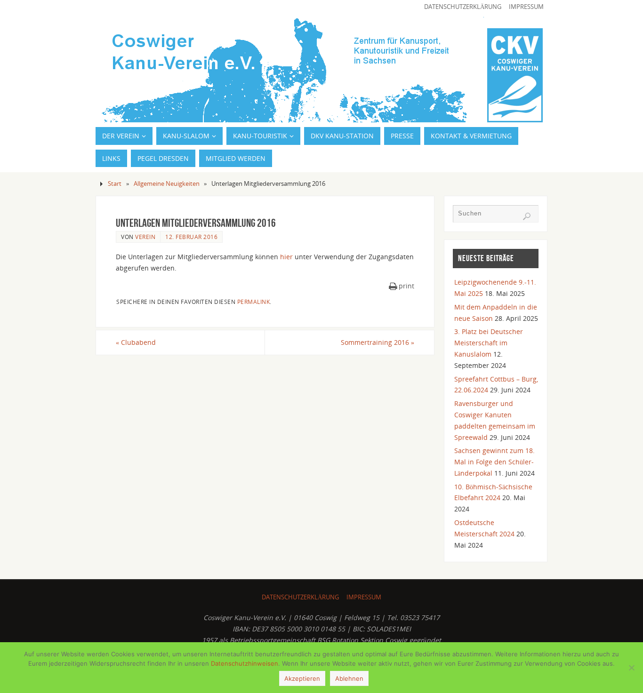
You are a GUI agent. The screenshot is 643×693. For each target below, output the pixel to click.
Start (114, 184)
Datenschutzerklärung (462, 7)
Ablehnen (349, 678)
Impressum (526, 7)
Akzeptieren (302, 678)
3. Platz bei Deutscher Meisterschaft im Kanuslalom (488, 342)
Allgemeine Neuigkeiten (167, 184)
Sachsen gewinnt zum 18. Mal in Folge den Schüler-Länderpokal (494, 462)
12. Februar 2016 (191, 236)
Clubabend (136, 342)
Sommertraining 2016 (377, 342)
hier (286, 256)
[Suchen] (526, 216)
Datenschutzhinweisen (244, 663)
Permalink (253, 301)
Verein (145, 236)
